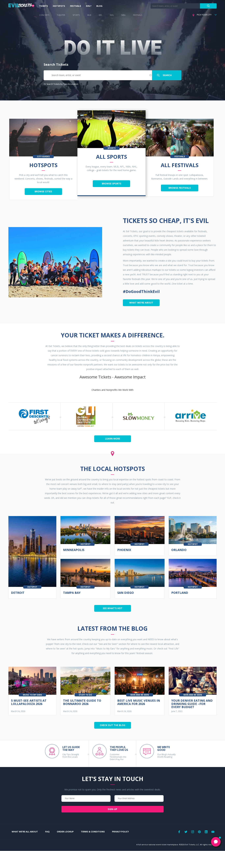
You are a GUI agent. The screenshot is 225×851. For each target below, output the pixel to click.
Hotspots (59, 5)
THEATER (61, 15)
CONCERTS (44, 15)
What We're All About (25, 831)
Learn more (112, 438)
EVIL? (88, 5)
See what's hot (112, 608)
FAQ (47, 831)
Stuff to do (85, 694)
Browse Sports (111, 183)
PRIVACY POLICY (120, 831)
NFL (100, 15)
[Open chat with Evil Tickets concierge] (216, 842)
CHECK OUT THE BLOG (112, 725)
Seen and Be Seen (139, 694)
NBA (123, 15)
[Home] (21, 6)
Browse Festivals (180, 187)
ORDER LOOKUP (65, 831)
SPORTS (76, 15)
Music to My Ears (32, 694)
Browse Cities (43, 191)
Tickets (43, 5)
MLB (89, 15)
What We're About (141, 302)
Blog (99, 5)
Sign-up (112, 809)
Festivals (75, 5)
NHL (112, 15)
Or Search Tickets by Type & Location (61, 84)
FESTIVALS (137, 15)
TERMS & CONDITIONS (93, 831)
